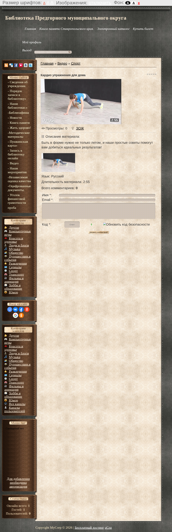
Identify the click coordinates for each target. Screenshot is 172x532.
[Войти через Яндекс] (26, 309)
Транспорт (16, 274)
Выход (26, 50)
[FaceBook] (16, 65)
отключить (100, 2)
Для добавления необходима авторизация (18, 482)
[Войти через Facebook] (21, 309)
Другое (14, 227)
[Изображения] (58, 162)
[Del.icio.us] (11, 65)
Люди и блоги (19, 245)
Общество (16, 252)
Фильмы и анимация (14, 279)
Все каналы (17, 404)
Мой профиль (31, 42)
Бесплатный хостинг (89, 527)
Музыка (14, 249)
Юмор (13, 292)
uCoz (108, 527)
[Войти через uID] (9, 309)
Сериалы (15, 267)
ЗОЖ (80, 128)
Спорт (13, 271)
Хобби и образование (13, 286)
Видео (62, 63)
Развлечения (18, 263)
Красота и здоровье (13, 239)
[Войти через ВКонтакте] (15, 309)
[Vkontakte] (26, 65)
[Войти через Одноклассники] (21, 315)
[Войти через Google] (15, 315)
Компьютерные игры (17, 232)
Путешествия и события (17, 257)
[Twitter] (30, 65)
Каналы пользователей (14, 409)
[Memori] (21, 65)
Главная (47, 63)
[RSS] (6, 65)
